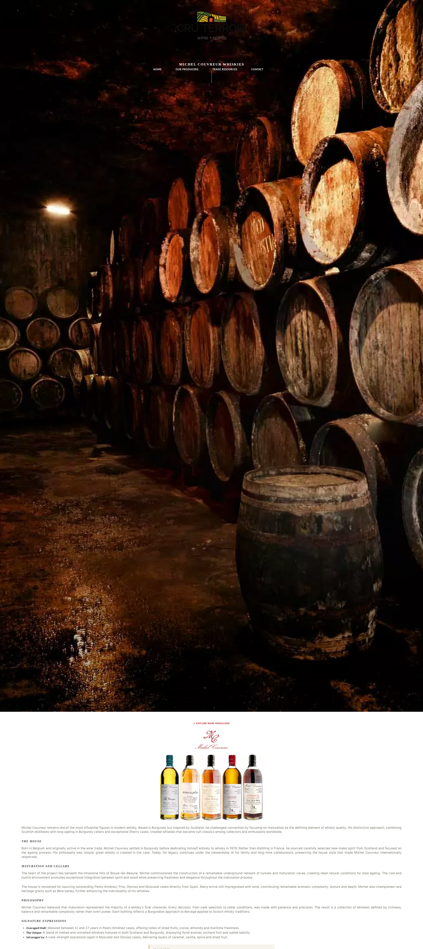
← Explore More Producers (211, 723)
